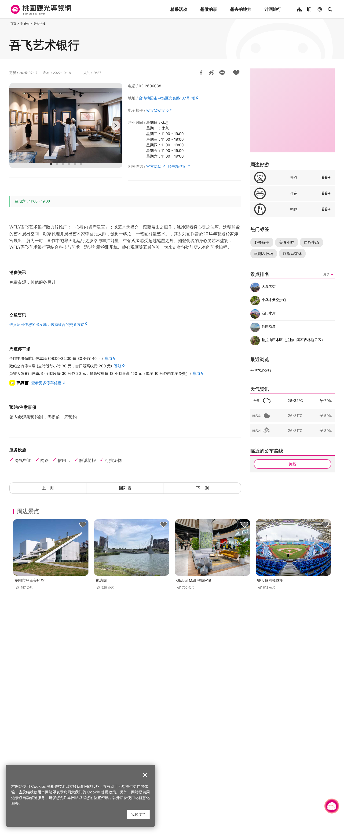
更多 (326, 274)
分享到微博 (211, 72)
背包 (83, 525)
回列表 (125, 488)
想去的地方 (240, 9)
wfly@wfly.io (157, 110)
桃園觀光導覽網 (40, 9)
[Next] (115, 125)
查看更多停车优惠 (46, 382)
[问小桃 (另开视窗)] (331, 806)
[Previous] (16, 125)
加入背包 (236, 72)
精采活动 (178, 9)
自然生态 (311, 242)
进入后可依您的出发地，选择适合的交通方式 (46, 324)
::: (8, 23)
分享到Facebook (201, 72)
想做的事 (208, 9)
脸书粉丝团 (177, 166)
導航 (108, 358)
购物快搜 (39, 23)
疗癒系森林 (292, 253)
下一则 (202, 488)
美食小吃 (286, 242)
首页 (13, 23)
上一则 (48, 488)
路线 (292, 464)
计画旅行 (272, 9)
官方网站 (153, 166)
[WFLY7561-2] (65, 125)
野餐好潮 (261, 242)
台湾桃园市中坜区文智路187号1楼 (167, 98)
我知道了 (138, 814)
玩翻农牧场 (263, 253)
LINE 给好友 (222, 72)
